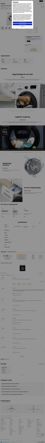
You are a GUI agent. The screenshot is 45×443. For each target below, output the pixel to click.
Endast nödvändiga (22, 24)
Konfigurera (22, 26)
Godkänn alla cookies (22, 22)
